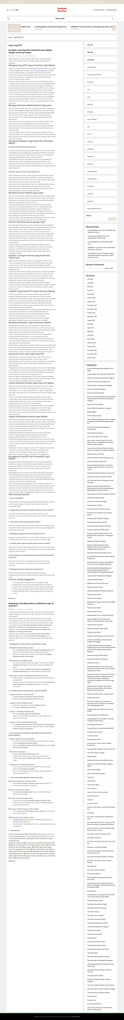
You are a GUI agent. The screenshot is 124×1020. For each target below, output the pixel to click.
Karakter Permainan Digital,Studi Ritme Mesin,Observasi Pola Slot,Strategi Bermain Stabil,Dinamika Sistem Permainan (100, 488)
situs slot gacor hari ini (94, 75)
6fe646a (12, 56)
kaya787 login (39, 70)
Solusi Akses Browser (94, 874)
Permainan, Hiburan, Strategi (95, 753)
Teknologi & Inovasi (93, 912)
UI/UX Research (92, 996)
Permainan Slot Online (94, 739)
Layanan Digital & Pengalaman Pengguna (99, 576)
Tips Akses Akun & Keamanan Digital (98, 992)
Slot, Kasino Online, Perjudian (96, 870)
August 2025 (91, 320)
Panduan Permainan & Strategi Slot (97, 659)
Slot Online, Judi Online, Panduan (97, 847)
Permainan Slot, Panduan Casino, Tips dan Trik (101, 749)
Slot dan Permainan (93, 796)
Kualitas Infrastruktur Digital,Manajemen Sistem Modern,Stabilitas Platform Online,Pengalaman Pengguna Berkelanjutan (100, 570)
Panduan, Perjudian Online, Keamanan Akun (100, 694)
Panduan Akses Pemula (94, 611)
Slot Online (90, 813)
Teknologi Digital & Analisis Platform (98, 956)
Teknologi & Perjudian (93, 930)
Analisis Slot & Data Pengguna (96, 389)
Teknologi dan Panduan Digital (96, 945)
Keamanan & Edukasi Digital (95, 498)
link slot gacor (91, 67)
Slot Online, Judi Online (94, 838)
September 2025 (92, 316)
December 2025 (92, 305)
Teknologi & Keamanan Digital (96, 919)
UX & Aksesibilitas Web (94, 1004)
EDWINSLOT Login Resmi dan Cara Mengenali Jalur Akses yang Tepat (84, 2)
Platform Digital (92, 756)
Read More (12, 598)
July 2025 (90, 324)
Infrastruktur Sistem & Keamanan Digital (99, 477)
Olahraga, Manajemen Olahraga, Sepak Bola (100, 591)
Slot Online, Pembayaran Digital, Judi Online (100, 857)
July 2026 (90, 279)
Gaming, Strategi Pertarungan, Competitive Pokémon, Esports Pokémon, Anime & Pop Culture (100, 467)
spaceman (90, 156)
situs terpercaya (92, 171)
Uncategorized (91, 1000)
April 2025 (90, 335)
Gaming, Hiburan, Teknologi (95, 454)
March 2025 (90, 339)
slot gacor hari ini (92, 803)
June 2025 (90, 328)
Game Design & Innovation (95, 433)
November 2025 (92, 309)
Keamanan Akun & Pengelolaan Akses (98, 509)
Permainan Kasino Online (94, 732)
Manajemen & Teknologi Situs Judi (97, 583)
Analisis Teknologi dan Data (95, 393)
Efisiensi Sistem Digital (94, 416)
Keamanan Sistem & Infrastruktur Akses (99, 553)
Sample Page (59, 18)
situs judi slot (91, 781)
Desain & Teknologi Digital (95, 404)
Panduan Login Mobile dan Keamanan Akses (100, 636)
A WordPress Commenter (95, 268)
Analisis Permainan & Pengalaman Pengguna (100, 378)
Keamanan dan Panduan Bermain (97, 522)
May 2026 (90, 286)
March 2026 (90, 294)
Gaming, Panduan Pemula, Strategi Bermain (100, 458)
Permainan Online (92, 736)
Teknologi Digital (92, 953)
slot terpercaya (91, 866)
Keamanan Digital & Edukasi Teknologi (99, 526)
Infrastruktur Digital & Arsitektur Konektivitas (100, 473)
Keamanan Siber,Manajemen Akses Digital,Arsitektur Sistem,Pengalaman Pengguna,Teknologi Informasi (98, 547)
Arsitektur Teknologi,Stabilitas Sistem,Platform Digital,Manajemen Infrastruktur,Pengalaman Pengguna (101, 399)
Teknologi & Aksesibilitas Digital (97, 904)
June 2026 (90, 283)
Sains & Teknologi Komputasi (96, 773)
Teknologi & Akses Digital (95, 900)
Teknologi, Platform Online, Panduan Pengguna (101, 989)
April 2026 (90, 290)
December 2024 (92, 350)
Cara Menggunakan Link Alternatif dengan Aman (25, 27)
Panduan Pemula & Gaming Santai (97, 655)
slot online (90, 186)
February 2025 (91, 343)
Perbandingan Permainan (94, 724)
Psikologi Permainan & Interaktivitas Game (100, 760)
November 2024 (92, 354)
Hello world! (109, 268)
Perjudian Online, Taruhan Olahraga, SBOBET (100, 728)
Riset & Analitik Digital (94, 770)
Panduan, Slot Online (93, 698)
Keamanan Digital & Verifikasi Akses (98, 530)
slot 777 (89, 134)
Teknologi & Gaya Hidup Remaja (97, 908)
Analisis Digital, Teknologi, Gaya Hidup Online (101, 374)
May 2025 (90, 331)
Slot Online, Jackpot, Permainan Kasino (99, 834)
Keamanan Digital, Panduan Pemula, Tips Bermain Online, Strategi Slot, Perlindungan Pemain (100, 535)
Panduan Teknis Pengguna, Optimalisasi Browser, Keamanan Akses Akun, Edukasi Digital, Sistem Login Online (99, 688)
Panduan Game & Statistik (95, 625)
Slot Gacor (90, 82)
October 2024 (91, 358)
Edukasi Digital (91, 412)
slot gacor (90, 112)
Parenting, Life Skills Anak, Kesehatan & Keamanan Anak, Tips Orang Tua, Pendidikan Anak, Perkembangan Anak (100, 703)
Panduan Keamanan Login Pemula (97, 628)
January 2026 (91, 301)
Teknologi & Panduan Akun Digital (97, 923)
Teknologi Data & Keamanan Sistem (98, 949)
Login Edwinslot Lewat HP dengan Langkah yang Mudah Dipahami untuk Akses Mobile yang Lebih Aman (101, 255)
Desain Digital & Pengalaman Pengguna (99, 408)
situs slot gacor (92, 119)
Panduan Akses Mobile (94, 608)
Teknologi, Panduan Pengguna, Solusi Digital (100, 985)
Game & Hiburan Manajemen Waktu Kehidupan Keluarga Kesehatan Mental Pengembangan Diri (101, 421)
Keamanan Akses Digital (94, 505)
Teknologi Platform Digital (95, 975)
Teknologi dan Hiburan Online (96, 942)
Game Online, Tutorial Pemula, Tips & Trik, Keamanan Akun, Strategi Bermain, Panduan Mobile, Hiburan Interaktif (100, 442)
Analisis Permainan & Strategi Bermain (99, 381)
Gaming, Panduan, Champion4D (96, 461)
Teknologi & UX (91, 938)
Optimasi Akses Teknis (94, 594)
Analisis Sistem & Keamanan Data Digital (99, 385)
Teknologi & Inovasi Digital (95, 915)
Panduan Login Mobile (94, 632)
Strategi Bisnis (91, 891)
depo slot (90, 104)
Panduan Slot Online (93, 663)
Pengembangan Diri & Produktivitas (97, 715)
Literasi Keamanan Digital (95, 579)
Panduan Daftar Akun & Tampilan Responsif (100, 615)
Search (88, 215)
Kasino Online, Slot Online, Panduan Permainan (101, 494)
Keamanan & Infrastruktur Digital (97, 501)
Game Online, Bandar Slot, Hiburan (97, 436)
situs (88, 97)
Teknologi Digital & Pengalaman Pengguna (100, 960)
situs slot (90, 142)
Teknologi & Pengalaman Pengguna (97, 927)
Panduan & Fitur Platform (94, 598)
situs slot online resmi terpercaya (97, 792)
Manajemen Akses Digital (95, 587)
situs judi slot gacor (93, 785)
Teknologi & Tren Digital (94, 934)
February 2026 (91, 298)
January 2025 (91, 346)
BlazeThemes (76, 1016)
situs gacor (90, 777)
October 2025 (91, 313)
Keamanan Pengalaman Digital (96, 541)
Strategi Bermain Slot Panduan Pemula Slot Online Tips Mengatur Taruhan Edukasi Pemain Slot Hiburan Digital (101, 885)
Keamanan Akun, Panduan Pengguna (98, 518)
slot (88, 89)
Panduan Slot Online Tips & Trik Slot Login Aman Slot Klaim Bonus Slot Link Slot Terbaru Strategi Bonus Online (101, 668)
